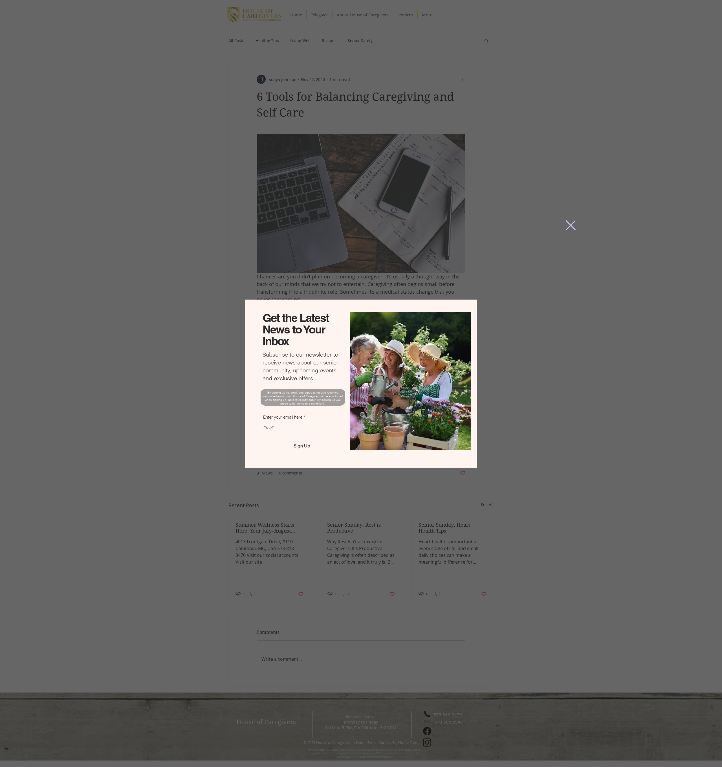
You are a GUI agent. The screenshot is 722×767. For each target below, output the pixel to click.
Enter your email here (282, 417)
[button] (571, 225)
